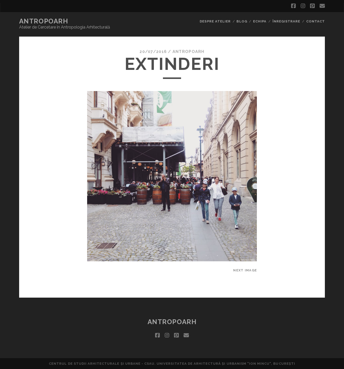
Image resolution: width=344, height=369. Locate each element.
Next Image (245, 270)
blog (241, 21)
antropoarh (43, 21)
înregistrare (286, 21)
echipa (259, 21)
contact (315, 21)
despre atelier (215, 21)
